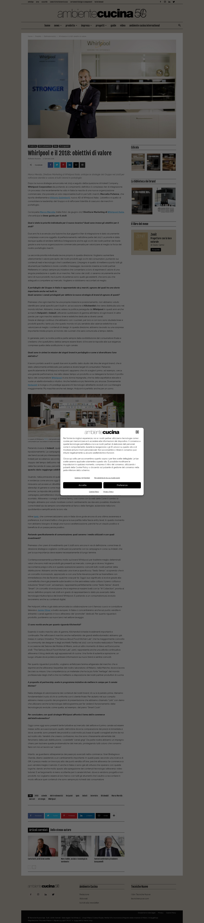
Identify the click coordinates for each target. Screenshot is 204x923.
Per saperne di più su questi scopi (107, 478)
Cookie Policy (94, 491)
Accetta (82, 485)
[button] (137, 432)
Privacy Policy (108, 491)
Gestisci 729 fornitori (82, 478)
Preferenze (122, 485)
